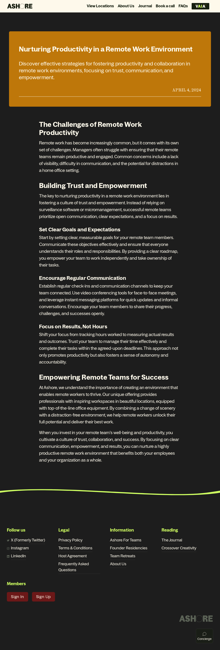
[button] (17, 597)
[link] (28, 540)
